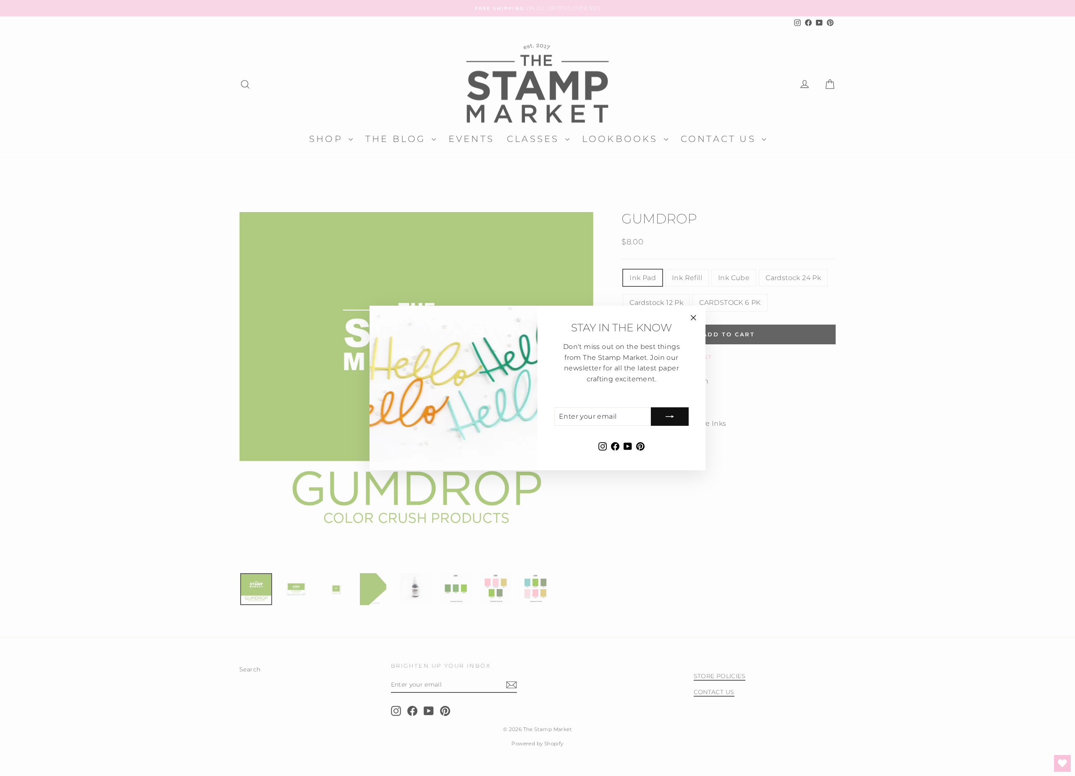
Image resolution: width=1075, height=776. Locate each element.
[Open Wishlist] (1062, 763)
